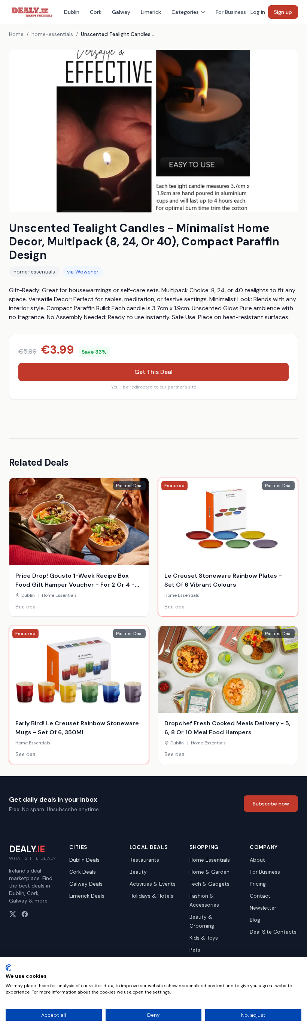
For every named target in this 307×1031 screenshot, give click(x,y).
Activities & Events (153, 883)
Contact (260, 895)
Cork (95, 12)
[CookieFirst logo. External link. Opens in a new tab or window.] (8, 967)
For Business (231, 12)
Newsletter (263, 907)
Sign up (283, 12)
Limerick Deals (86, 895)
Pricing (258, 883)
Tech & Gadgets (209, 883)
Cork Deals (82, 871)
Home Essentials (209, 859)
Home (16, 34)
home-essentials (52, 34)
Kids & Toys (203, 937)
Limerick (151, 12)
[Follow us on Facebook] (24, 914)
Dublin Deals (84, 859)
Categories (185, 12)
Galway (121, 12)
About (257, 859)
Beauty (138, 871)
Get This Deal (153, 372)
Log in (257, 12)
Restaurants (144, 859)
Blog (255, 919)
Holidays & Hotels (151, 895)
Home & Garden (209, 871)
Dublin (71, 12)
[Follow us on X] (12, 914)
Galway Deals (86, 883)
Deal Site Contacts (273, 931)
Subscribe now (271, 803)
